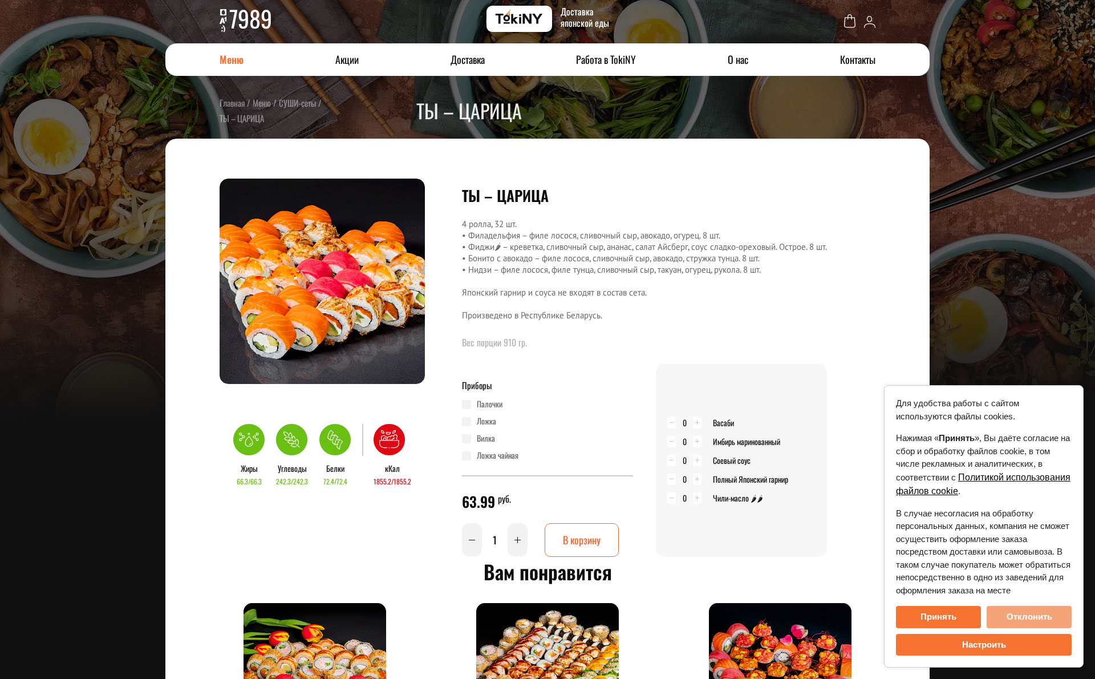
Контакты (857, 59)
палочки (489, 404)
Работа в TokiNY (606, 59)
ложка (486, 421)
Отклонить (1029, 616)
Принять (938, 616)
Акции (347, 59)
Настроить (984, 644)
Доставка (468, 59)
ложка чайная (497, 455)
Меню (232, 59)
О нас (738, 59)
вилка (486, 438)
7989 (250, 18)
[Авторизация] (869, 20)
